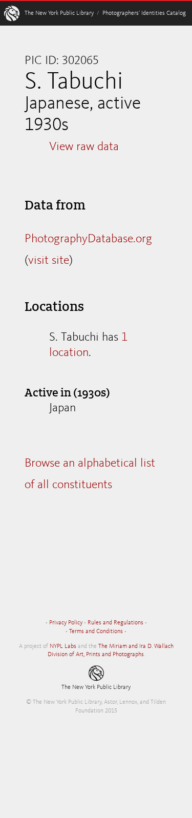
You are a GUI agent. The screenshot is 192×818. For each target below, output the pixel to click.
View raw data (84, 147)
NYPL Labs (63, 646)
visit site (48, 261)
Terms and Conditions (96, 631)
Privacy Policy (65, 623)
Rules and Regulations (115, 623)
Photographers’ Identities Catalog (144, 13)
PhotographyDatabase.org (88, 239)
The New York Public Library (59, 13)
